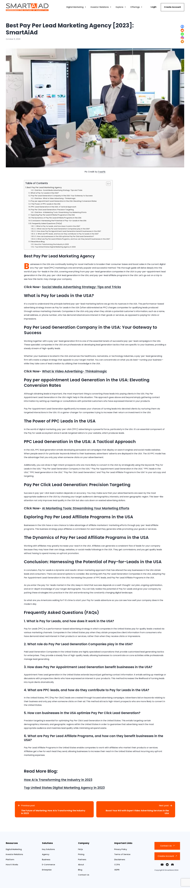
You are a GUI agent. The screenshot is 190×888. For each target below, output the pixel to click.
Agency (45, 854)
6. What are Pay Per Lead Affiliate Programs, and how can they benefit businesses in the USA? (73, 239)
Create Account (172, 7)
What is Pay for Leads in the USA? (45, 193)
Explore (119, 7)
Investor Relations (99, 7)
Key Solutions (48, 849)
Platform (10, 859)
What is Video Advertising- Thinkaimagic (74, 371)
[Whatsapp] (182, 34)
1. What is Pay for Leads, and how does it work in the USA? (57, 226)
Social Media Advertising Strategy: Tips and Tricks (81, 287)
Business (46, 859)
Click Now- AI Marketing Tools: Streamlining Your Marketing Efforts (60, 212)
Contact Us (83, 874)
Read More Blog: (38, 241)
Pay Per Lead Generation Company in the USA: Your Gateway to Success (62, 195)
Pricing (81, 854)
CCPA (117, 864)
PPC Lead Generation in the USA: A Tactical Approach (53, 207)
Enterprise (47, 869)
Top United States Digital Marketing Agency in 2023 (55, 247)
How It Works (12, 864)
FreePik (101, 171)
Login (153, 6)
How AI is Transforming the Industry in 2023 (52, 244)
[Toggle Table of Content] (107, 183)
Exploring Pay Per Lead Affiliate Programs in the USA (53, 215)
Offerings (135, 7)
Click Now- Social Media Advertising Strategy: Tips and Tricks (58, 190)
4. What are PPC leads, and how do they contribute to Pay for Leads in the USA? (67, 234)
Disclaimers (119, 859)
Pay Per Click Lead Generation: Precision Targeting (52, 209)
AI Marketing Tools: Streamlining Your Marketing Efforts (85, 508)
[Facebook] (182, 26)
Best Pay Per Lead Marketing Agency (44, 187)
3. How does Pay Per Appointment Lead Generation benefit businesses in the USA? (68, 231)
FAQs (80, 849)
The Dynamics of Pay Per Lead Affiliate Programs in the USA (56, 218)
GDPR (116, 869)
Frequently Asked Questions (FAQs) (47, 223)
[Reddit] (182, 30)
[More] (182, 41)
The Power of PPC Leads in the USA (45, 204)
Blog (80, 869)
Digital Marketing (74, 7)
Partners (82, 859)
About (81, 864)
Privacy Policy (120, 849)
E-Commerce (48, 864)
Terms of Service (122, 854)
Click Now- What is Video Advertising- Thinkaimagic (54, 198)
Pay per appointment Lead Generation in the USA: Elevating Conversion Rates (64, 201)
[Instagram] (182, 37)
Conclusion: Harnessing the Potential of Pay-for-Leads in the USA (58, 220)
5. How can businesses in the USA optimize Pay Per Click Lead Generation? (64, 236)
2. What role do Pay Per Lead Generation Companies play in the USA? (62, 229)
